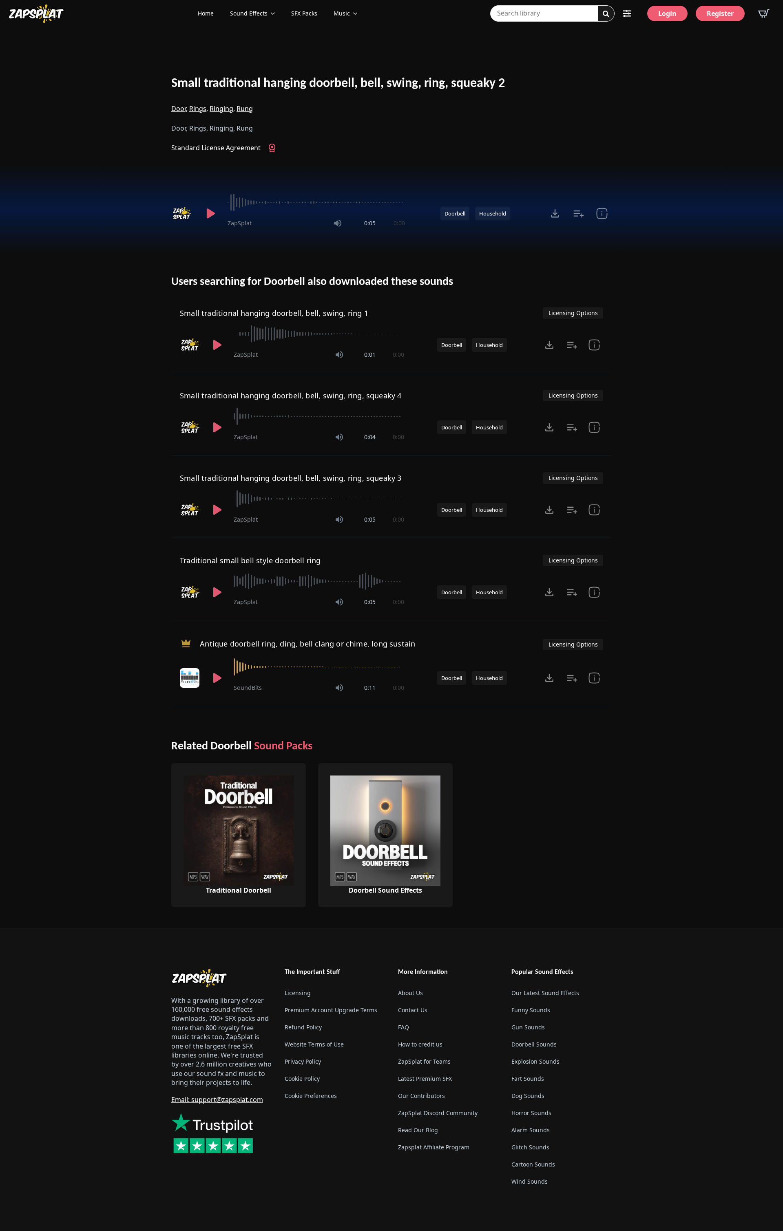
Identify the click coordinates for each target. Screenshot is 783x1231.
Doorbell (455, 213)
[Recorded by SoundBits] (190, 678)
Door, (179, 108)
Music (342, 13)
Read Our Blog (418, 1130)
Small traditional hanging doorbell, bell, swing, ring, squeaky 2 (338, 83)
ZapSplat (240, 223)
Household (492, 213)
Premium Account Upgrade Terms (331, 1010)
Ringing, (222, 108)
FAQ (403, 1027)
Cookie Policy (302, 1078)
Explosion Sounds (535, 1061)
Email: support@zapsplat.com (217, 1099)
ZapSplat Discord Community (438, 1113)
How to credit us (420, 1044)
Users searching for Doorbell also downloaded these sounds (312, 282)
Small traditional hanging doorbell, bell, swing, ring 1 (274, 313)
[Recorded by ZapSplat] (183, 213)
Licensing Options (573, 313)
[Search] (606, 14)
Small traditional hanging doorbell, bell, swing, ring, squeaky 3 (291, 478)
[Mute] (338, 223)
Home (206, 13)
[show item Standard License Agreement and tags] (601, 213)
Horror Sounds (531, 1113)
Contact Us (412, 1010)
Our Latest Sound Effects (545, 993)
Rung (245, 108)
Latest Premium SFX (425, 1078)
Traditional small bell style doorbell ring (250, 560)
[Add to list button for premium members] (578, 213)
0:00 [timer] (399, 223)
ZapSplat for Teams (424, 1061)
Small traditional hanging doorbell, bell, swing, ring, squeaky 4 (291, 395)
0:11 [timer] (370, 687)
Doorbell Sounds (534, 1044)
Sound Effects (249, 13)
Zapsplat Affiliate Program (433, 1147)
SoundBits (248, 687)
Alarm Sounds (530, 1130)
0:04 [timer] (370, 437)
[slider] (316, 202)
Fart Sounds (527, 1078)
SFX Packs (304, 13)
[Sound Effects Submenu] (275, 13)
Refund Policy (303, 1027)
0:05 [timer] (370, 223)
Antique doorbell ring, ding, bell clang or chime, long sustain (307, 644)
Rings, (198, 108)
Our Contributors (421, 1096)
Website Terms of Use (314, 1044)
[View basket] (764, 13)
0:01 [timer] (370, 354)
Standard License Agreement (216, 147)
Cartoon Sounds (533, 1164)
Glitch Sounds (530, 1147)
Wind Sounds (529, 1181)
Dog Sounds (527, 1096)
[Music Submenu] (357, 13)
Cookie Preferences (311, 1096)
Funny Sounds (530, 1010)
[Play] (210, 213)
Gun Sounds (528, 1027)
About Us (410, 993)
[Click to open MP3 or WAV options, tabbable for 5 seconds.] (555, 213)
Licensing (298, 993)
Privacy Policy (303, 1061)
